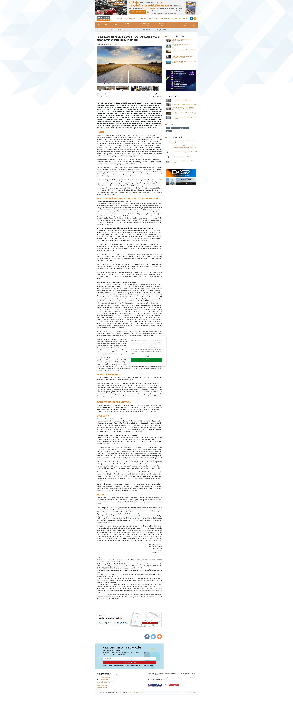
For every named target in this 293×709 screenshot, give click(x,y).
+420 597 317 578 (105, 677)
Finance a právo (162, 25)
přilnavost (185, 128)
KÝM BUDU (185, 25)
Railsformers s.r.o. (192, 692)
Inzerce (184, 18)
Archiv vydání (165, 18)
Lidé (98, 25)
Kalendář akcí (142, 18)
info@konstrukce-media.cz (106, 681)
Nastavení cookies (137, 692)
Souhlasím (146, 360)
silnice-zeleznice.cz (103, 30)
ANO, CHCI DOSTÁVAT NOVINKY (129, 662)
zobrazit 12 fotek (156, 96)
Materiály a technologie (145, 25)
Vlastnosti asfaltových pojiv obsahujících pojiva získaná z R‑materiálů (184, 62)
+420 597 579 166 (103, 679)
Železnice (115, 25)
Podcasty (120, 18)
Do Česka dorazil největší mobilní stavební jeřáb (184, 104)
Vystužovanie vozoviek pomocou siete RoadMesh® (181, 45)
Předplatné (176, 18)
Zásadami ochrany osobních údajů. (144, 665)
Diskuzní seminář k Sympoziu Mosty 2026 (185, 152)
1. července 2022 (111, 44)
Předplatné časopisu (102, 687)
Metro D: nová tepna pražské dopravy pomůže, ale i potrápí (184, 117)
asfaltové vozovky (176, 128)
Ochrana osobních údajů (103, 685)
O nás (194, 25)
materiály (169, 131)
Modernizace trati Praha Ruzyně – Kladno (182, 100)
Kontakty (99, 689)
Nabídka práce (130, 18)
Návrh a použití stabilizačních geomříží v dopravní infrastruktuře (182, 40)
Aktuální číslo (153, 18)
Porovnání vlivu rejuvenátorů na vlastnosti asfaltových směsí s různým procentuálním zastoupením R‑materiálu (182, 56)
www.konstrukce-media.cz (103, 682)
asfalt (168, 128)
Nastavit (146, 356)
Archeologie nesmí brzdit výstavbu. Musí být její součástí (184, 113)
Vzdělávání (174, 25)
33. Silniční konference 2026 (181, 157)
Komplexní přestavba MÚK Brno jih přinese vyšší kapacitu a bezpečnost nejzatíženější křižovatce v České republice (183, 109)
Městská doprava (127, 25)
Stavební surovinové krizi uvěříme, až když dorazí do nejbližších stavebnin (184, 50)
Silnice (106, 25)
